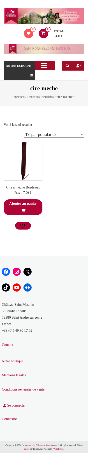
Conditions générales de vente (23, 389)
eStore (26, 449)
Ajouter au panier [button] (23, 203)
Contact (7, 345)
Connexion (10, 419)
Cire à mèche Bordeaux (23, 187)
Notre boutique (12, 361)
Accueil (19, 97)
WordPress (58, 449)
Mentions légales (14, 375)
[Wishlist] (28, 33)
